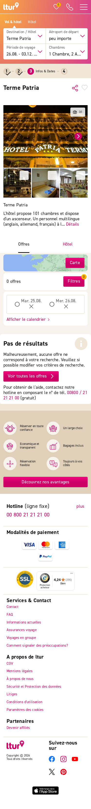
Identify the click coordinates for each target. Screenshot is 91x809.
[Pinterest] (63, 774)
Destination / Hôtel (21, 32)
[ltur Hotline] (69, 6)
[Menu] (71, 574)
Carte (75, 263)
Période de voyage (21, 48)
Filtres (74, 281)
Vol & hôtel (13, 22)
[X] (52, 774)
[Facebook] (52, 761)
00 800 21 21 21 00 (28, 514)
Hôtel (32, 22)
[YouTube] (75, 761)
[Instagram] (63, 761)
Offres (23, 244)
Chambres (57, 48)
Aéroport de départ (64, 32)
